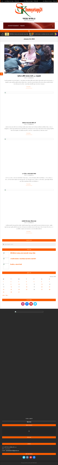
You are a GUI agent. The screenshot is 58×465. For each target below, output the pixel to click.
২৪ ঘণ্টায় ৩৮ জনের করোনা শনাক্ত (29, 173)
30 (11, 292)
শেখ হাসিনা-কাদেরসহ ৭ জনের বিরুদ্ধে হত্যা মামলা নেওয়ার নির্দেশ (44, 34)
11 (26, 284)
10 (19, 284)
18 (26, 287)
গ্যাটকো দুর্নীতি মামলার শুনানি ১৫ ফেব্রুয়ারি (29, 76)
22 (3, 289)
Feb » (7, 295)
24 (19, 289)
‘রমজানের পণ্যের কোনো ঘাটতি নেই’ (29, 122)
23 (11, 289)
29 (3, 292)
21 (49, 287)
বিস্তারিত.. (29, 86)
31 (19, 292)
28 (49, 289)
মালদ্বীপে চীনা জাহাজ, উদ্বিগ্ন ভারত (29, 221)
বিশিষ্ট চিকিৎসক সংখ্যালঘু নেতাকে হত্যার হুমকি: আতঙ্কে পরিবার (19, 34)
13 (41, 284)
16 (11, 287)
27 (41, 289)
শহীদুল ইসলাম (29, 421)
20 (41, 287)
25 (26, 289)
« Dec (3, 295)
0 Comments (30, 77)
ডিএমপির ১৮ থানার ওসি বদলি (16, 264)
